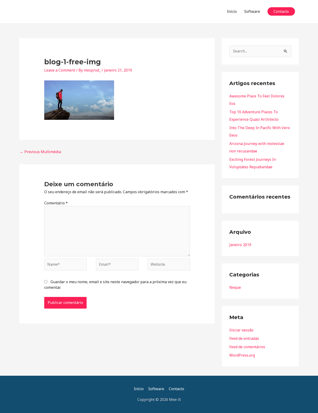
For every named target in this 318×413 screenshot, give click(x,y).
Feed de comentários (247, 346)
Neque (235, 287)
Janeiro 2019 (240, 244)
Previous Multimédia (40, 151)
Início (232, 11)
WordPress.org (242, 355)
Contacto (176, 388)
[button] (281, 11)
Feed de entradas (244, 338)
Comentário (56, 203)
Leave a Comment (59, 70)
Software (252, 11)
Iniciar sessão (241, 330)
